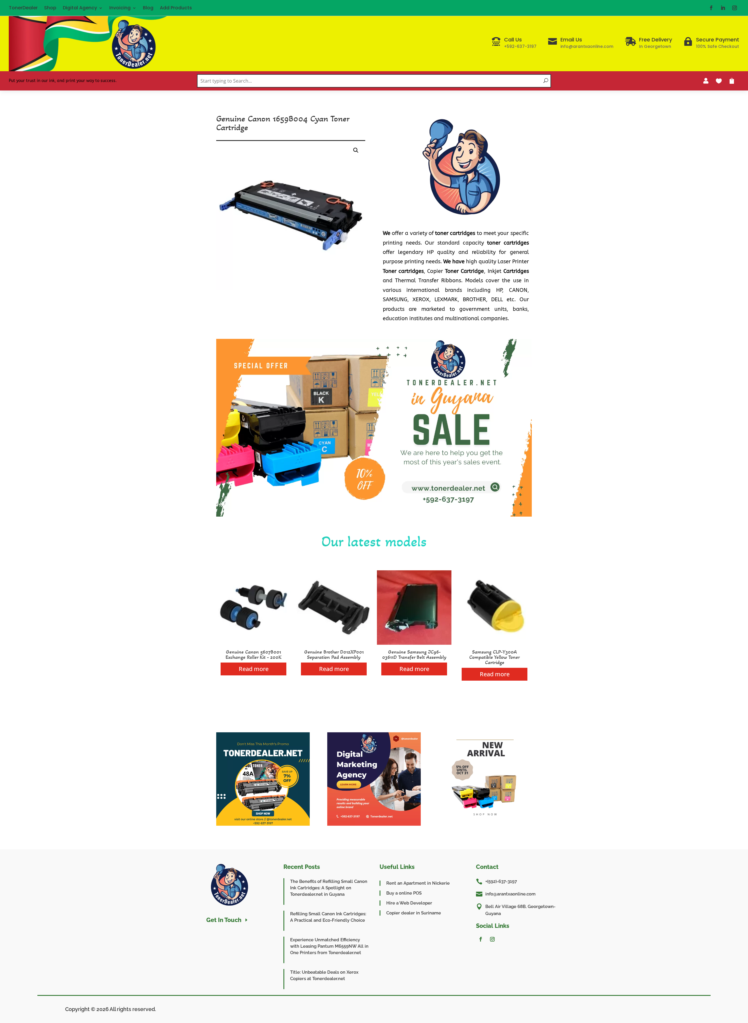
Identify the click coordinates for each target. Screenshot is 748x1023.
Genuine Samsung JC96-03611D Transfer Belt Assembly (414, 654)
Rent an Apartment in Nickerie (418, 883)
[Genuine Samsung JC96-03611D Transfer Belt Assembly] (414, 643)
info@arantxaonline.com (510, 894)
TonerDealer (23, 7)
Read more (254, 669)
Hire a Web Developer (409, 903)
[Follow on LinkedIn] (723, 8)
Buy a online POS (404, 893)
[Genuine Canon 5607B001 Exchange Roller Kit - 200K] (253, 643)
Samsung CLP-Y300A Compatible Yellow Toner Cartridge (494, 657)
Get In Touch (223, 919)
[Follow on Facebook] (711, 8)
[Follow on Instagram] (734, 8)
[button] (356, 150)
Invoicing (120, 7)
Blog (148, 7)
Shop (50, 7)
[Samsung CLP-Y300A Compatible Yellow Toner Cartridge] (494, 643)
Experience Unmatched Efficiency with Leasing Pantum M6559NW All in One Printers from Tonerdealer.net (329, 946)
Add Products (176, 7)
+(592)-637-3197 (501, 881)
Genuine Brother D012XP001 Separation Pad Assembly (334, 654)
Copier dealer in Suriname (413, 913)
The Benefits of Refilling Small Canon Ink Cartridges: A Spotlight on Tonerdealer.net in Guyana (328, 888)
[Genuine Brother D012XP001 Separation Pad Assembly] (334, 643)
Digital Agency (80, 7)
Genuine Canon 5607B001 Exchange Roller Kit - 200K (253, 654)
